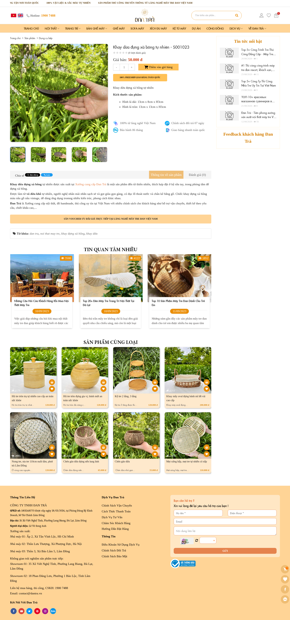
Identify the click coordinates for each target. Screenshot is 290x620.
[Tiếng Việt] (13, 15)
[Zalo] (285, 599)
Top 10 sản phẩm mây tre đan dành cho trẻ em (109, 303)
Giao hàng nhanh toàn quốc (188, 130)
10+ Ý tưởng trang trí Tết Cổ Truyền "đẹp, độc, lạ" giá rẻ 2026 (176, 303)
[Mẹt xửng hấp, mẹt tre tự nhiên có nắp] (207, 447)
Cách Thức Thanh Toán (116, 511)
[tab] (166, 175)
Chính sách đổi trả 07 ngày (187, 123)
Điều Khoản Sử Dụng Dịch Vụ (120, 544)
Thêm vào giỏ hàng (160, 67)
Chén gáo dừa (122, 461)
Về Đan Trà (256, 28)
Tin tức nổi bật (248, 41)
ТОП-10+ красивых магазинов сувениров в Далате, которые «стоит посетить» (257, 103)
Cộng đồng (215, 28)
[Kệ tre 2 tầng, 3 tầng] (155, 382)
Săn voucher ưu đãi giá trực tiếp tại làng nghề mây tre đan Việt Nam (111, 219)
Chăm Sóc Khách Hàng (116, 523)
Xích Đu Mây (158, 28)
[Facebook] (285, 589)
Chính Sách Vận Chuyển (117, 505)
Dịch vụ (235, 28)
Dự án (196, 28)
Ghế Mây (119, 28)
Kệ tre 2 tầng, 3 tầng (125, 396)
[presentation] (14, 93)
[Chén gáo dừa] (155, 447)
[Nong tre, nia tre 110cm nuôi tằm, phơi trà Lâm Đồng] (52, 447)
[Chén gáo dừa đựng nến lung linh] (103, 447)
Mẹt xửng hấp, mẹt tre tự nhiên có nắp (186, 461)
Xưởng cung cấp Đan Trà (90, 184)
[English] (20, 15)
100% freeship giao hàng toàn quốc (140, 77)
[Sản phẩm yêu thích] (269, 15)
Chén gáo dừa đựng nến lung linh (81, 461)
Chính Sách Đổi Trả (114, 550)
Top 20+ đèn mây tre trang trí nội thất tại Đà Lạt (39, 303)
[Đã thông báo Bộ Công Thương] (183, 563)
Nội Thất (51, 28)
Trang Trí (72, 28)
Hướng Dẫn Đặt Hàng (115, 528)
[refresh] (196, 540)
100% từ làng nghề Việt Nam (138, 123)
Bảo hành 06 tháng (131, 130)
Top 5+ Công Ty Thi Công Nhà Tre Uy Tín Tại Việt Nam (258, 83)
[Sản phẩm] (145, 15)
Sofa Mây (137, 28)
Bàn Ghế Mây (95, 28)
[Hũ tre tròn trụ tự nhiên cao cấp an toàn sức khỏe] (52, 382)
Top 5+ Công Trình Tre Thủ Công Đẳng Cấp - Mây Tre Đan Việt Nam (257, 54)
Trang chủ (31, 28)
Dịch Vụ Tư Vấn (112, 517)
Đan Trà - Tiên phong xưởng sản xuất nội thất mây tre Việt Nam (258, 117)
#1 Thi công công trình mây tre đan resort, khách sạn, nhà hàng (258, 69)
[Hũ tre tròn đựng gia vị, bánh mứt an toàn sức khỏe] (103, 382)
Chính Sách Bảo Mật (114, 556)
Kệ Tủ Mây (179, 28)
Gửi (225, 550)
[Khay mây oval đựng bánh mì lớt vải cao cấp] (207, 382)
